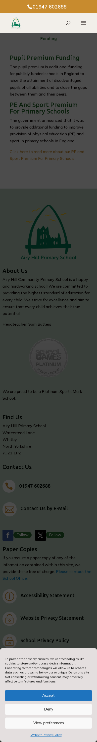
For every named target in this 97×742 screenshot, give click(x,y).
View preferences (48, 722)
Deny (48, 709)
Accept (48, 695)
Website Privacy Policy (46, 735)
